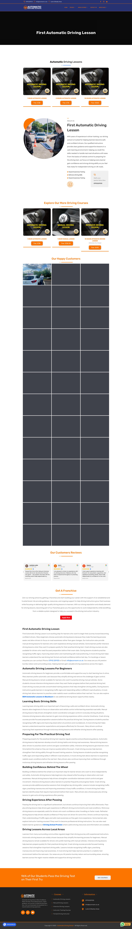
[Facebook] (101, 2)
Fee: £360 (95, 103)
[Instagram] (104, 2)
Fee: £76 (66, 103)
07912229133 (98, 183)
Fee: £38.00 (66, 243)
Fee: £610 (95, 247)
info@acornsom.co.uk (75, 660)
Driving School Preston (52, 825)
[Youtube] (107, 2)
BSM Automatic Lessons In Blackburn (37, 697)
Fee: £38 (37, 103)
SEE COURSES (103, 878)
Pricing (72, 7)
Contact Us (93, 7)
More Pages (102, 7)
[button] (108, 572)
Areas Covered (82, 7)
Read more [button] (28, 578)
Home (65, 7)
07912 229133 (54, 660)
